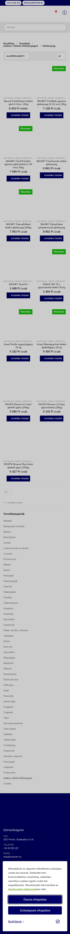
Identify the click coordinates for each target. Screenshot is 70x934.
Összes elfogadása (35, 899)
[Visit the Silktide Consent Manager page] (58, 921)
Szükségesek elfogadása (35, 910)
